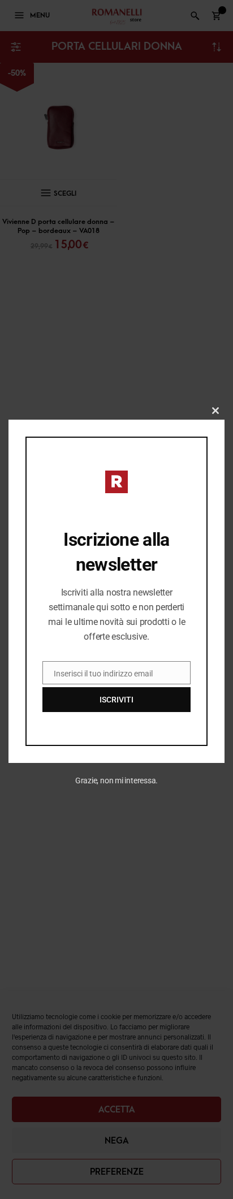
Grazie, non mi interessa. (116, 780)
